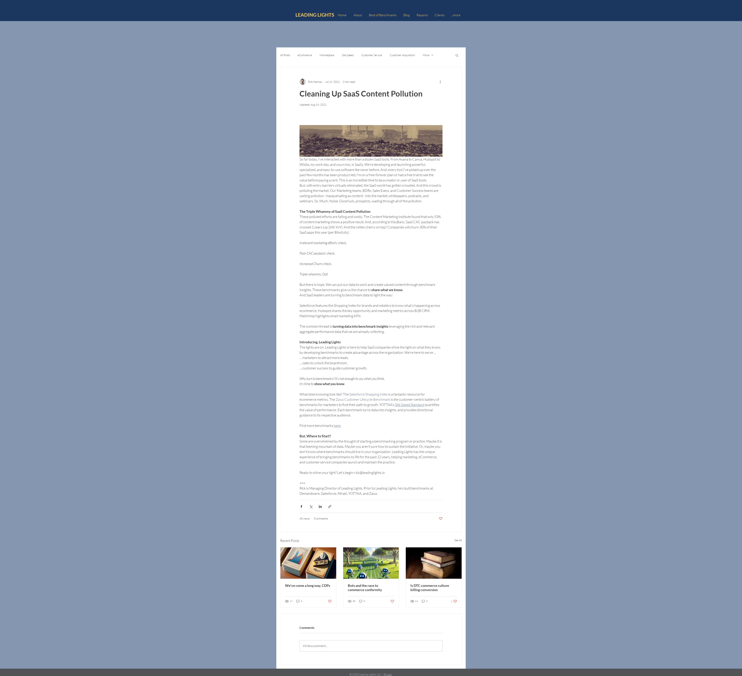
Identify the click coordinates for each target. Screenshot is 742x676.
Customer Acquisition (402, 55)
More (426, 55)
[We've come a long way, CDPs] (308, 563)
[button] (457, 55)
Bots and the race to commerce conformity (365, 587)
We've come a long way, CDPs (307, 585)
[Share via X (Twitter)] (311, 506)
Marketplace (327, 55)
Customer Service (371, 55)
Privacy (388, 674)
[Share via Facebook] (301, 506)
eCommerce (305, 55)
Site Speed (348, 55)
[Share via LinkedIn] (320, 506)
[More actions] (440, 81)
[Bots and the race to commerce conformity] (371, 563)
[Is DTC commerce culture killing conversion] (434, 563)
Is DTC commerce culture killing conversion (429, 587)
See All (458, 540)
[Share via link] (330, 506)
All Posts (285, 55)
